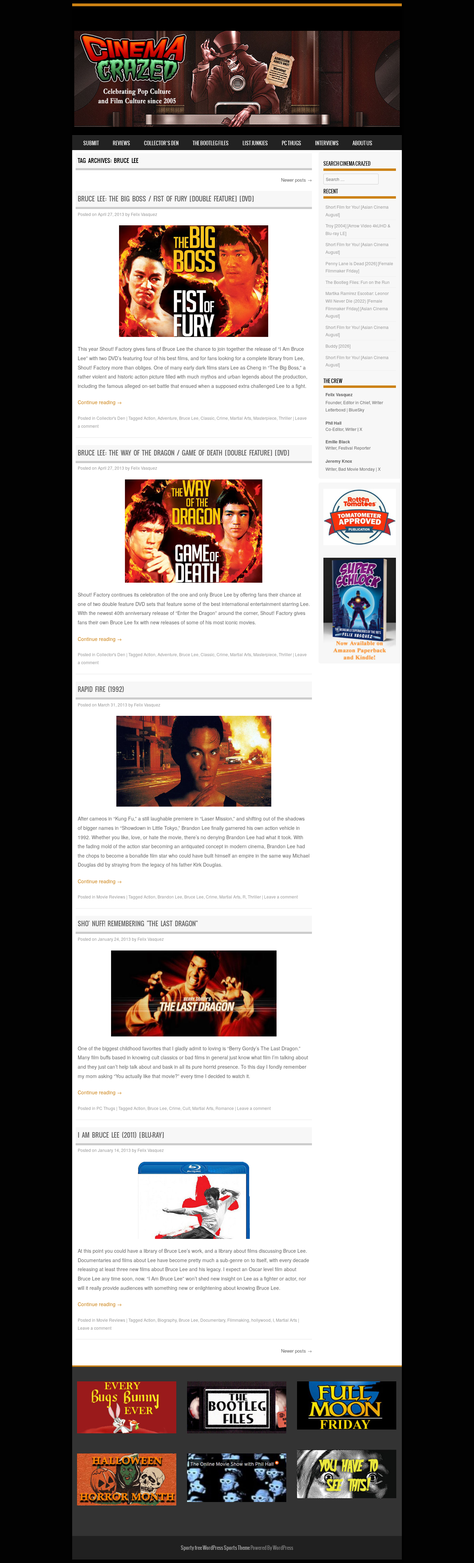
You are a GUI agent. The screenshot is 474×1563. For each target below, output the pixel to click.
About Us (362, 143)
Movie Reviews (110, 897)
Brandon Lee (170, 897)
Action (149, 418)
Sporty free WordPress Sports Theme (215, 1548)
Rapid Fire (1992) (101, 689)
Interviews (327, 143)
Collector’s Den (161, 143)
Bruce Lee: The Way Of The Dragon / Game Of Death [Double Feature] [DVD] (183, 453)
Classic (207, 418)
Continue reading (100, 402)
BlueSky (356, 410)
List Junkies (255, 143)
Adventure (167, 418)
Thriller (285, 418)
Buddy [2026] (337, 346)
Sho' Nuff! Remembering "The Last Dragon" (138, 923)
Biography (167, 1320)
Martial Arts (240, 418)
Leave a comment (281, 897)
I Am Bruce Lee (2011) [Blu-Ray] (121, 1135)
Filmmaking (238, 1320)
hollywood (261, 1320)
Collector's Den (110, 418)
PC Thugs (291, 143)
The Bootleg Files (211, 143)
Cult (186, 1108)
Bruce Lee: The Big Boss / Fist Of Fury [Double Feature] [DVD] (166, 198)
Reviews (121, 143)
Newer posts (296, 179)
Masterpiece (265, 418)
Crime (222, 418)
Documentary (212, 1320)
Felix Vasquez (144, 214)
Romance (224, 1108)
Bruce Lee (188, 418)
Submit (91, 143)
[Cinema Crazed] (237, 124)
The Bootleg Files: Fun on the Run (357, 282)
